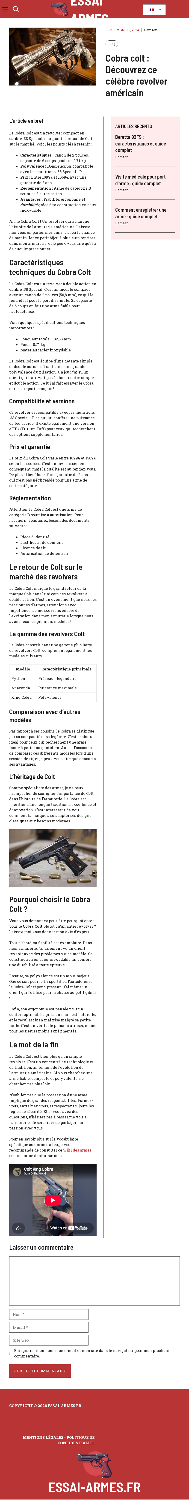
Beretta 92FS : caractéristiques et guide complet (140, 143)
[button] (16, 9)
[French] (153, 10)
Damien (150, 30)
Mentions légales (43, 1437)
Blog (112, 44)
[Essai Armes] (59, 9)
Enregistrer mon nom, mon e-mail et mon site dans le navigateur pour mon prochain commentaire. (91, 1353)
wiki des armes (77, 1150)
